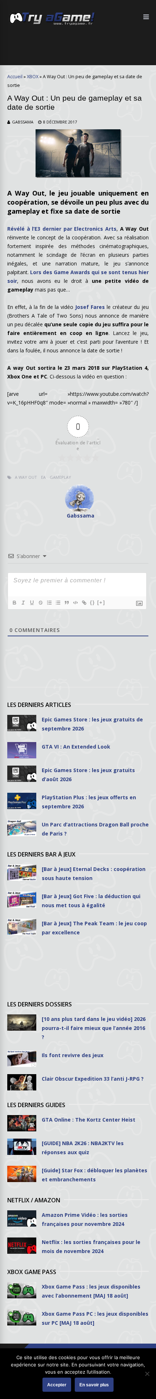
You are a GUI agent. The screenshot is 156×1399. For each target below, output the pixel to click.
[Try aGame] (52, 24)
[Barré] (40, 602)
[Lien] (83, 602)
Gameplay (60, 477)
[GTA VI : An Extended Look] (21, 750)
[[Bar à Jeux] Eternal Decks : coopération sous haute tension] (21, 872)
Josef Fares (90, 306)
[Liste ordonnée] (49, 602)
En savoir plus (94, 1384)
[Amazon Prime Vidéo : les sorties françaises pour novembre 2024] (21, 1218)
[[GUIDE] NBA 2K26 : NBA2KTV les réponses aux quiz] (21, 1147)
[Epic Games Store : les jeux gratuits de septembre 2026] (21, 723)
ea (43, 477)
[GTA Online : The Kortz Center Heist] (21, 1123)
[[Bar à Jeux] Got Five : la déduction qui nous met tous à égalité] (21, 900)
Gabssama (22, 122)
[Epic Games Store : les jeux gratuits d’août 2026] (21, 774)
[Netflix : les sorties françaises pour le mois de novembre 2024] (21, 1245)
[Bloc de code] (75, 602)
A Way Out (26, 477)
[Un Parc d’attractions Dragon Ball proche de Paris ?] (21, 828)
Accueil (14, 77)
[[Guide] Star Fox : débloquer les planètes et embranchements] (21, 1174)
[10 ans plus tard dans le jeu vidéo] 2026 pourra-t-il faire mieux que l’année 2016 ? (93, 1027)
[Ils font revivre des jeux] (21, 1059)
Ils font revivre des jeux (72, 1055)
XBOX (32, 77)
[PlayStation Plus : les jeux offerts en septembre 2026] (21, 801)
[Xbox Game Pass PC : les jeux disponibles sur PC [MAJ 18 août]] (21, 1317)
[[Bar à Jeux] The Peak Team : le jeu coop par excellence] (21, 927)
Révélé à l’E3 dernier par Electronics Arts (61, 228)
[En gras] (14, 602)
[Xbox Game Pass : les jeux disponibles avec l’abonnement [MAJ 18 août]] (21, 1290)
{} (92, 602)
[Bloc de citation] (66, 602)
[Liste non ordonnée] (57, 602)
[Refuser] (147, 1373)
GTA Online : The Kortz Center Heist (88, 1119)
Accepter (56, 1384)
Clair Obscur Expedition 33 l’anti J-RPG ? (93, 1078)
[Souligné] (31, 602)
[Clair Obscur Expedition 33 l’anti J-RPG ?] (21, 1082)
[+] (101, 602)
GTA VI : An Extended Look (76, 746)
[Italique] (23, 602)
